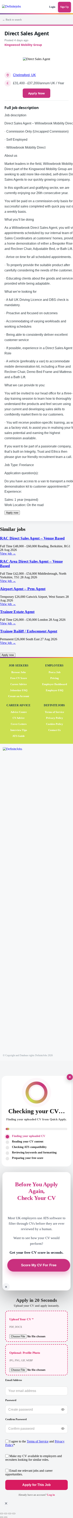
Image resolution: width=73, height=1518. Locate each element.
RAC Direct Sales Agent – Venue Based (32, 538)
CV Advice (19, 717)
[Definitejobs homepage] (14, 7)
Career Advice (18, 684)
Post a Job (54, 672)
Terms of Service (54, 711)
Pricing (54, 678)
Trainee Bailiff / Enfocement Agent (28, 631)
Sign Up (64, 6)
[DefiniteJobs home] (17, 899)
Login (52, 6)
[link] (36, 545)
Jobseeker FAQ (18, 690)
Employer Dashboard (54, 684)
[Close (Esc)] (13, 1513)
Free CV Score (18, 678)
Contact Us (54, 729)
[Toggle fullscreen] (5, 1513)
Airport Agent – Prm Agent (22, 589)
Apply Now (36, 93)
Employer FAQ (54, 690)
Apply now (12, 512)
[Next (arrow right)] (5, 1517)
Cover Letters (19, 723)
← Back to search (12, 19)
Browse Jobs (18, 672)
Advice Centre (19, 711)
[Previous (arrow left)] (1, 1517)
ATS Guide (18, 735)
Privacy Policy (54, 717)
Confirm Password (16, 1419)
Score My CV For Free (38, 1265)
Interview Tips (18, 729)
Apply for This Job (36, 1485)
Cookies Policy (54, 723)
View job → (8, 553)
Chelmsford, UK (24, 75)
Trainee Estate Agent (17, 612)
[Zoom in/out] (1, 1513)
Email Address (13, 1380)
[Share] (9, 1513)
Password (10, 1400)
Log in (51, 1494)
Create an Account (18, 696)
